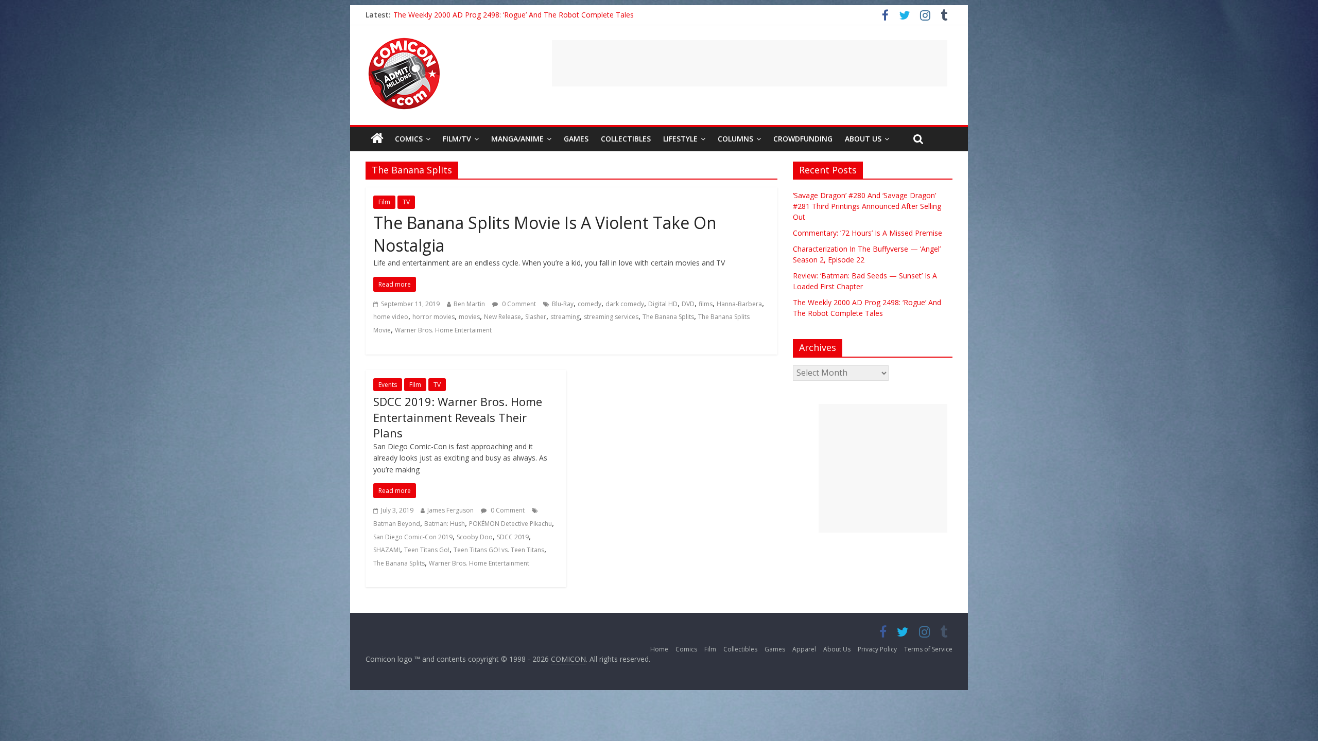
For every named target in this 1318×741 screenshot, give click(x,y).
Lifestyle (680, 139)
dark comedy (624, 303)
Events (387, 384)
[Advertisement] (749, 63)
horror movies (433, 316)
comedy (589, 303)
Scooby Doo (475, 537)
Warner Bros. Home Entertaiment (443, 330)
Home (659, 649)
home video (390, 316)
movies (469, 316)
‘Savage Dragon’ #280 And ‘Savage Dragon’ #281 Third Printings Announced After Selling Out (867, 206)
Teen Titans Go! (426, 549)
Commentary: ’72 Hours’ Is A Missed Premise (867, 233)
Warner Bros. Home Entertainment (479, 563)
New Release (502, 316)
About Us (863, 139)
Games (576, 139)
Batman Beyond (396, 523)
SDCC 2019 (513, 537)
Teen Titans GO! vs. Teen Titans (499, 549)
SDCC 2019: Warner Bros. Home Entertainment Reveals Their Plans (457, 417)
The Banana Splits (668, 316)
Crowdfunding (803, 139)
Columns (735, 139)
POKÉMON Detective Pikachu (510, 523)
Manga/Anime (517, 139)
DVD (688, 303)
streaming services (611, 316)
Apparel (804, 649)
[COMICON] (404, 41)
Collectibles (626, 139)
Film (384, 202)
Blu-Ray (563, 303)
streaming (565, 316)
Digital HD (663, 303)
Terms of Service (928, 649)
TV (406, 202)
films (706, 303)
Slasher (535, 316)
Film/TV (457, 139)
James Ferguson (450, 510)
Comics (409, 139)
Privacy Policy (877, 649)
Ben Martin (469, 303)
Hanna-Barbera (739, 303)
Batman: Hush (444, 523)
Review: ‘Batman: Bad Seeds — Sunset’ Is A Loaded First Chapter (501, 15)
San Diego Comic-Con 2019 (413, 537)
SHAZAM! (386, 549)
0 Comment (518, 303)
